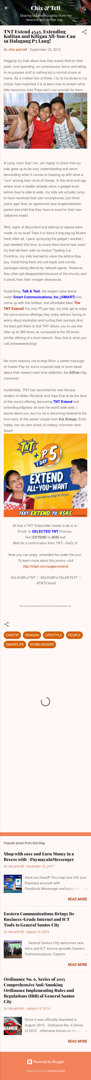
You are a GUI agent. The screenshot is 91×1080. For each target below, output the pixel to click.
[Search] (84, 9)
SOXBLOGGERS (42, 644)
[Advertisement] (45, 792)
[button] (84, 32)
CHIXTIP (12, 635)
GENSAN (32, 635)
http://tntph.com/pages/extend (45, 566)
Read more (77, 899)
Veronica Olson (56, 1071)
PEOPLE (74, 635)
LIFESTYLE (53, 635)
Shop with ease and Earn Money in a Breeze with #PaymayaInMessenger (39, 856)
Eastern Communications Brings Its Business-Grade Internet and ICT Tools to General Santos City (39, 919)
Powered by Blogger (48, 1062)
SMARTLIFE (15, 644)
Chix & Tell (45, 7)
